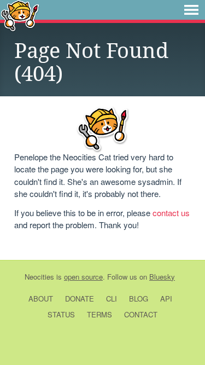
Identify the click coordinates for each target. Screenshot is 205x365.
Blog (138, 298)
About (40, 298)
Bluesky (162, 276)
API (166, 298)
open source (83, 276)
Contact (140, 314)
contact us (171, 212)
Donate (79, 298)
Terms (99, 314)
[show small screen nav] (191, 10)
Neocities (39, 276)
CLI (111, 298)
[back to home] (20, 15)
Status (61, 314)
